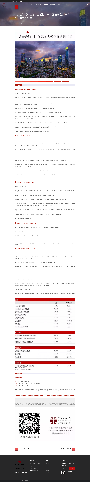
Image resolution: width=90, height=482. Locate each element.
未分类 (18, 12)
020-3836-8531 (5, 1)
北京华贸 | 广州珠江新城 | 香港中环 (17, 1)
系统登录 (47, 472)
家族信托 (47, 463)
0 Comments (25, 23)
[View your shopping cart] (84, 4)
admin (18, 23)
